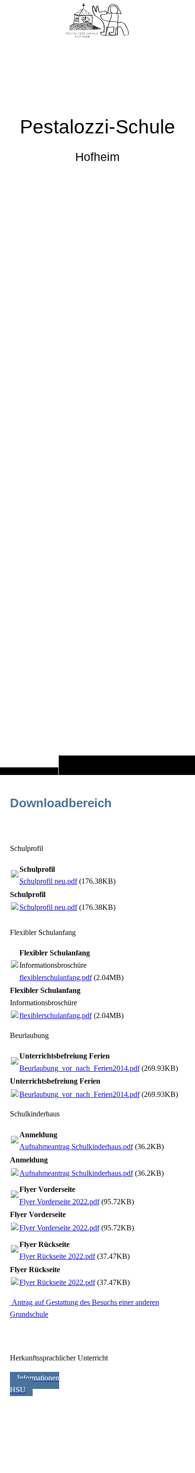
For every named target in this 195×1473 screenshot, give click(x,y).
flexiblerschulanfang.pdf (55, 977)
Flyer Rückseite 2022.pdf (57, 1256)
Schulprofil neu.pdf (48, 881)
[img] (97, 406)
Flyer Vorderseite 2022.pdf (59, 1202)
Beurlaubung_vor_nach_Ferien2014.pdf (79, 1068)
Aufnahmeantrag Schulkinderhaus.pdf (76, 1147)
